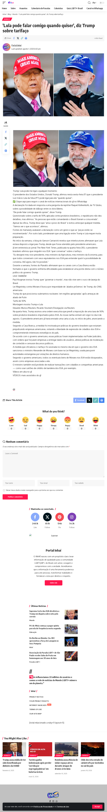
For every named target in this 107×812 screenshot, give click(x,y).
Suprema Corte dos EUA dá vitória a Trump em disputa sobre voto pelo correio (44, 614)
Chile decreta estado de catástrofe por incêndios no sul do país (92, 763)
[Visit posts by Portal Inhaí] (6, 47)
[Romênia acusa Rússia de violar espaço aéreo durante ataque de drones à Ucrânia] (66, 749)
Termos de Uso (63, 806)
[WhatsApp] (56, 801)
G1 (14, 389)
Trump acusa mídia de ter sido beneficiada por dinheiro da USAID (14, 763)
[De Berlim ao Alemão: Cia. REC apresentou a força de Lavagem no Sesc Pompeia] (71, 641)
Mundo (7, 19)
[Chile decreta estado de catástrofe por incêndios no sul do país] (92, 749)
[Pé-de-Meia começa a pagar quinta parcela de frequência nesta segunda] (71, 629)
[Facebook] (35, 521)
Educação (32, 632)
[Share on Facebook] (14, 38)
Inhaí (31, 647)
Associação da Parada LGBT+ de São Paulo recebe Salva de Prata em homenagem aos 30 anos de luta (44, 655)
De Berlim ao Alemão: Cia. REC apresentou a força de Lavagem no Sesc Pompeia (44, 641)
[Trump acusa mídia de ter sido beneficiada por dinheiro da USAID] (14, 749)
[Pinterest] (60, 521)
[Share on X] (18, 38)
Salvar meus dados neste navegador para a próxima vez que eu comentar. (34, 490)
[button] (97, 807)
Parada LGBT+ (34, 662)
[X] (47, 521)
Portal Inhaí (16, 45)
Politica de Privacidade (43, 806)
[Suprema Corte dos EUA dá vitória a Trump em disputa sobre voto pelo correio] (71, 614)
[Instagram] (72, 521)
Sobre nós (53, 583)
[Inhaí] (11, 2)
